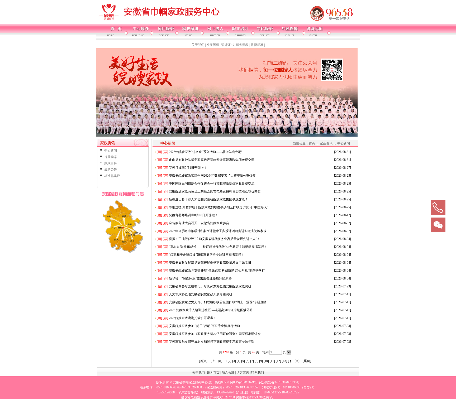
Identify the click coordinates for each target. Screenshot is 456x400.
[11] (272, 361)
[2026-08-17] (342, 215)
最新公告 (110, 169)
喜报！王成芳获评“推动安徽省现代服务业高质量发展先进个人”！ (208, 239)
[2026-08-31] (342, 152)
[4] (238, 361)
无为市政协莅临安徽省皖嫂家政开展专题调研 (194, 294)
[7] (252, 361)
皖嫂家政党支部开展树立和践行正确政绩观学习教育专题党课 (205, 342)
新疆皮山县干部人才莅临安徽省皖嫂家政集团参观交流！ (202, 199)
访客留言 (242, 372)
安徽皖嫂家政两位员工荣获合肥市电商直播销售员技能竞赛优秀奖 (209, 191)
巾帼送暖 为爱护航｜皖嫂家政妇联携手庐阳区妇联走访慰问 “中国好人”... (213, 207)
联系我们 (257, 372)
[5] (243, 361)
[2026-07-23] (342, 286)
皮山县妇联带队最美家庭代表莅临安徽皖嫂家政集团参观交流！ (207, 160)
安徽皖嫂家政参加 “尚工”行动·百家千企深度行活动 (198, 326)
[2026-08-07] (342, 223)
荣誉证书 (227, 45)
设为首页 (213, 372)
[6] (247, 361)
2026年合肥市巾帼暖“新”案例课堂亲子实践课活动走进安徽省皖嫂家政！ (213, 231)
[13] (284, 361)
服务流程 (242, 45)
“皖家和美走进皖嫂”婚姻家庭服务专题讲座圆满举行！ (200, 255)
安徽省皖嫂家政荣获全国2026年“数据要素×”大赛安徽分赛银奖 (206, 175)
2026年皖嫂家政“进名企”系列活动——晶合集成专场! (199, 152)
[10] (266, 361)
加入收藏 (228, 372)
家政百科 (110, 163)
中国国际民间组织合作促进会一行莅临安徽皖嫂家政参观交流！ (207, 183)
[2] (229, 361)
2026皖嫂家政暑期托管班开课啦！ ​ (187, 318)
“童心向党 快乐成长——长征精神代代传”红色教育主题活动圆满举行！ (212, 247)
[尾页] (307, 361)
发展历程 (212, 45)
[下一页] (294, 361)
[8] (256, 361)
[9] (261, 361)
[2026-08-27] (342, 168)
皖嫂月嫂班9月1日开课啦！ (182, 168)
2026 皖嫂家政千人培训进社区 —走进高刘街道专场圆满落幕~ (206, 310)
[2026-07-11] (342, 294)
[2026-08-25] (342, 175)
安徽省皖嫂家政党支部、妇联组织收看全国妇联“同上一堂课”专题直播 (212, 302)
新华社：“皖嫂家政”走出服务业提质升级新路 (194, 278)
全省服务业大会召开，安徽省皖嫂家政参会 (193, 223)
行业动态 (110, 157)
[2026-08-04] (342, 239)
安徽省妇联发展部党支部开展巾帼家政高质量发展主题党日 (204, 262)
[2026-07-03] (342, 326)
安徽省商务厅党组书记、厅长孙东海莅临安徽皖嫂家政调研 (204, 286)
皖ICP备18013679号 (243, 382)
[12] (278, 361)
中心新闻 (110, 150)
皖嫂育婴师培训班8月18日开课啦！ (187, 215)
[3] (234, 361)
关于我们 (198, 45)
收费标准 (257, 45)
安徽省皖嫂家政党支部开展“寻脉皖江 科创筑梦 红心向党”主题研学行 (211, 270)
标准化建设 (112, 176)
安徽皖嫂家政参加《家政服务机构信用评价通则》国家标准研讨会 (209, 334)
